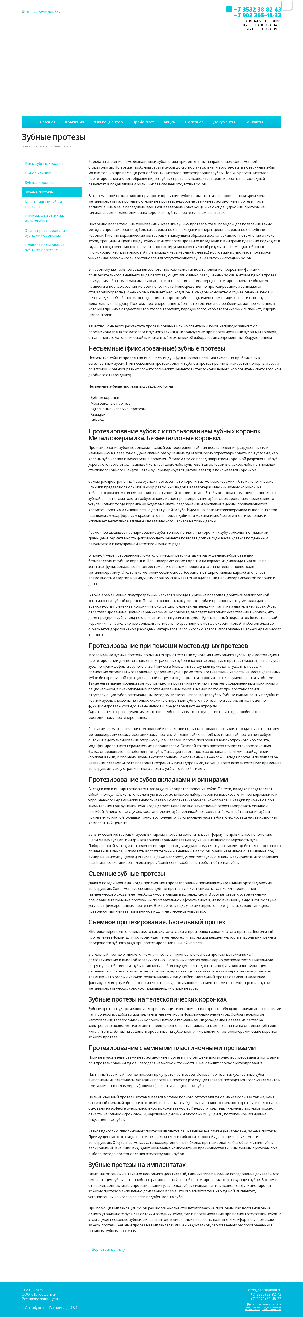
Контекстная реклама (271, 1309)
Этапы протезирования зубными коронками (46, 233)
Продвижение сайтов (271, 1307)
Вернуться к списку (108, 1249)
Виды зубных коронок (44, 163)
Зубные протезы (61, 146)
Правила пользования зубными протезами (44, 247)
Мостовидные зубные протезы (44, 204)
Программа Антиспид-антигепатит (44, 218)
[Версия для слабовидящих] (287, 5)
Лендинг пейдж (252, 1309)
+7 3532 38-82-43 (257, 9)
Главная (26, 146)
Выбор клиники (38, 173)
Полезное (41, 146)
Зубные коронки (39, 182)
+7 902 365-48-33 (257, 15)
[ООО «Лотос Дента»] (41, 7)
